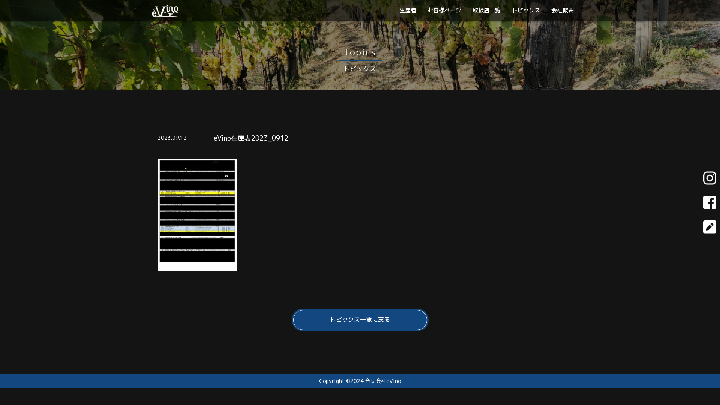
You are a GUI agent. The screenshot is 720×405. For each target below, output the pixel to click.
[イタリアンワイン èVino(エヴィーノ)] (165, 14)
